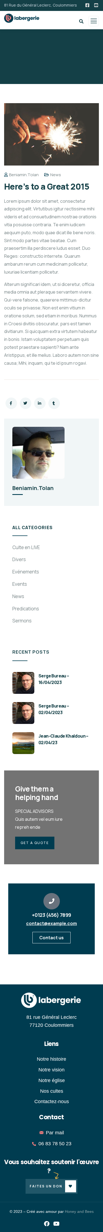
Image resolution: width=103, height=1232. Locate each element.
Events (19, 584)
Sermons (22, 621)
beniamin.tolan (24, 175)
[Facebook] (46, 1224)
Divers (19, 559)
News (55, 175)
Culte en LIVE (26, 547)
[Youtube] (56, 1224)
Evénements (25, 572)
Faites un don (46, 1186)
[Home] (51, 1000)
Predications (25, 608)
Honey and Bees (79, 1211)
